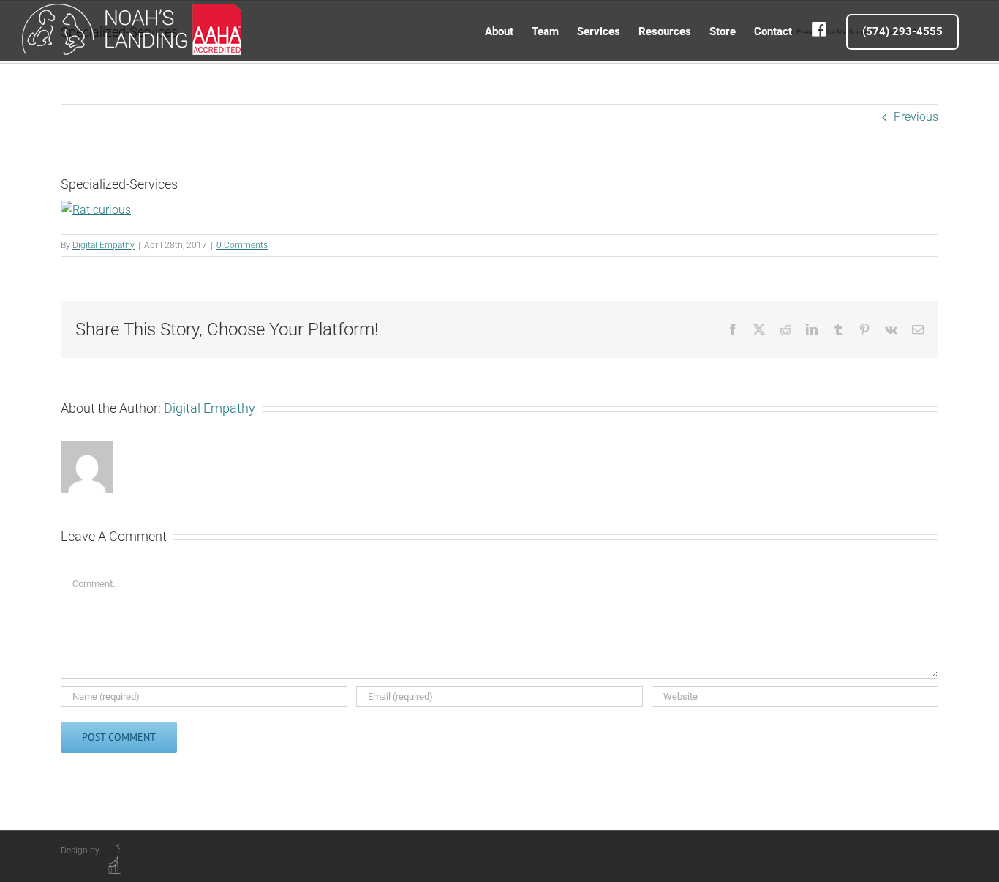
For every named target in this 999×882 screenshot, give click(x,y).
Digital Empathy (103, 245)
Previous (916, 117)
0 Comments (242, 245)
